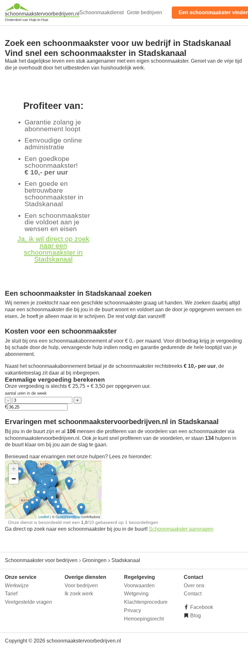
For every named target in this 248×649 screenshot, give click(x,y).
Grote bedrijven (144, 12)
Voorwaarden (139, 585)
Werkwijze (17, 585)
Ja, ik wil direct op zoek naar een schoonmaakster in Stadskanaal (53, 248)
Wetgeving (136, 593)
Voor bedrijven (81, 585)
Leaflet (43, 516)
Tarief (11, 593)
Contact (193, 593)
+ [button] (14, 469)
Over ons (194, 585)
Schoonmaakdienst (101, 12)
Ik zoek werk (79, 593)
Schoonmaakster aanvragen (181, 529)
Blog (195, 615)
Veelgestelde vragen (28, 602)
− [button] (14, 479)
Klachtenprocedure (146, 602)
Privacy (132, 610)
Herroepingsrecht (144, 619)
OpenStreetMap (68, 516)
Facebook (201, 607)
